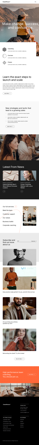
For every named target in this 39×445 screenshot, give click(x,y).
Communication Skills (7, 423)
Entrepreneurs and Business (8, 425)
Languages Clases (6, 419)
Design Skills (5, 426)
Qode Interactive (8, 440)
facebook (22, 419)
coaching (12, 182)
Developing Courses (7, 428)
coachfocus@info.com (24, 412)
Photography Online (7, 421)
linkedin (21, 421)
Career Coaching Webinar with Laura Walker (13, 186)
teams (15, 182)
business (8, 182)
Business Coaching (6, 430)
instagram (22, 423)
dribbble (21, 425)
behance (22, 426)
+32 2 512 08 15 (23, 410)
